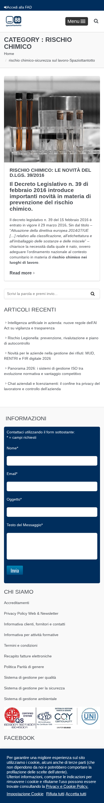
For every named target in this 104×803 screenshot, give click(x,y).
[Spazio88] (13, 21)
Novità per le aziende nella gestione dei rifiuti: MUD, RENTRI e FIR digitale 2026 (49, 356)
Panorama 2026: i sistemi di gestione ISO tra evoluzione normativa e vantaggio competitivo (43, 371)
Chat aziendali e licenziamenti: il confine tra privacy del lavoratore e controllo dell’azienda (52, 386)
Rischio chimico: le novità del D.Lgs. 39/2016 (50, 172)
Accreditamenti (16, 603)
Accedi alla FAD (19, 7)
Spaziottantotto (82, 60)
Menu (73, 21)
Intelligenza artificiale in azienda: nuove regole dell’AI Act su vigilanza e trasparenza (50, 325)
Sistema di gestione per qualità (30, 677)
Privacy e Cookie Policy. (67, 786)
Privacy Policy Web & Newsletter (31, 613)
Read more (21, 273)
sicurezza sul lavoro (51, 60)
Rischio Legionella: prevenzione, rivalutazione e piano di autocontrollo (51, 340)
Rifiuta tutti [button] (55, 794)
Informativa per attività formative (31, 635)
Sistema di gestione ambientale (30, 699)
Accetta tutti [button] (76, 794)
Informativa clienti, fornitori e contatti (34, 624)
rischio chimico (21, 60)
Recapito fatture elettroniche (28, 656)
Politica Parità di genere (24, 667)
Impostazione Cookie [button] (25, 794)
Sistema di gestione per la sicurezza (34, 688)
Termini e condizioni (20, 645)
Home (9, 53)
